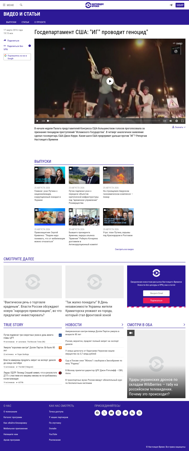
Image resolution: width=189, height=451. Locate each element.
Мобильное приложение (16, 428)
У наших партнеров (58, 417)
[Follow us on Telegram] (125, 413)
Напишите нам (11, 434)
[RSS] (132, 413)
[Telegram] (171, 5)
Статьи (25, 22)
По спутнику (55, 423)
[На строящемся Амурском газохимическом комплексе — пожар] (118, 175)
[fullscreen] (182, 121)
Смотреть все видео (124, 249)
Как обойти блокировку (15, 423)
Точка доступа (56, 411)
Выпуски (11, 22)
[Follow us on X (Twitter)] (104, 413)
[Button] (11, 41)
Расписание (55, 439)
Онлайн (52, 428)
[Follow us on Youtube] (111, 413)
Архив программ (12, 439)
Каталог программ (13, 417)
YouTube (53, 434)
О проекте (40, 22)
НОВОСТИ (73, 324)
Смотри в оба (139, 324)
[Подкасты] (139, 413)
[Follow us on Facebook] (97, 413)
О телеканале (10, 411)
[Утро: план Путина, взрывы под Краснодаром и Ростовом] (118, 217)
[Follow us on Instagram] (118, 413)
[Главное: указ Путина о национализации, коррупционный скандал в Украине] (49, 175)
